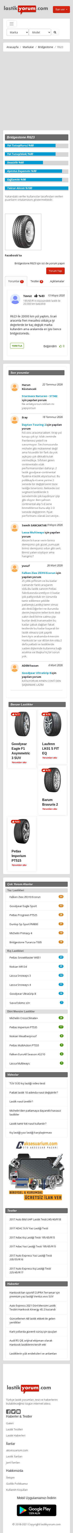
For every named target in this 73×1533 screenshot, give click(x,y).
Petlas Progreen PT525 (23, 915)
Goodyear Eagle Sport (23, 906)
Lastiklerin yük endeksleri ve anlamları (33, 1353)
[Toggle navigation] (11, 23)
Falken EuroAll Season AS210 (27, 1054)
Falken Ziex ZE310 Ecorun (25, 897)
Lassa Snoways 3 (20, 975)
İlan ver (60, 9)
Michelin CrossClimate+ (24, 1018)
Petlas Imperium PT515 (19, 856)
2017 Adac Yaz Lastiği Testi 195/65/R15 (33, 1246)
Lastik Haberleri (15, 1435)
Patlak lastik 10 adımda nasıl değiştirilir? (34, 1092)
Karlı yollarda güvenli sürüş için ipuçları (33, 1331)
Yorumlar (15, 281)
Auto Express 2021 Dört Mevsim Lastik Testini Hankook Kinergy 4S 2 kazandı (33, 1307)
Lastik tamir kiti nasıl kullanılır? (28, 1123)
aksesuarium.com (17, 1450)
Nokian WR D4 (18, 966)
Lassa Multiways (20, 1063)
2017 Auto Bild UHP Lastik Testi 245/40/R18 (35, 1219)
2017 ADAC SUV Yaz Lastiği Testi (29, 1228)
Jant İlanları (13, 1462)
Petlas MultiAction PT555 (24, 1045)
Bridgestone (45, 47)
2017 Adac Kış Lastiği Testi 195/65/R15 (32, 1237)
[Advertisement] (36, 91)
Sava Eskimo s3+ (20, 1003)
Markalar (28, 47)
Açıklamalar (57, 281)
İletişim (10, 1477)
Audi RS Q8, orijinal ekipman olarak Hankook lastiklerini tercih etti (31, 1342)
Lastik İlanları (14, 1456)
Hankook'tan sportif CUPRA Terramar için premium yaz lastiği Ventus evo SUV (35, 1294)
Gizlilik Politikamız (17, 1483)
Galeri (10, 1423)
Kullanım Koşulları (17, 1490)
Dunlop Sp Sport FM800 (24, 924)
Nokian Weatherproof (23, 1036)
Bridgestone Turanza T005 (26, 942)
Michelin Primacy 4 (21, 933)
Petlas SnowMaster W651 (25, 957)
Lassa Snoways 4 (20, 985)
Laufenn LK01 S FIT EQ (50, 748)
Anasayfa (12, 47)
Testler (36, 281)
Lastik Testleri (14, 1429)
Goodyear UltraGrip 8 (23, 994)
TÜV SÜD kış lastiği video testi (27, 1083)
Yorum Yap (55, 271)
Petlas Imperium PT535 (23, 1027)
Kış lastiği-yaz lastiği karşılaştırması (31, 1132)
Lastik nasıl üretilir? (21, 1101)
